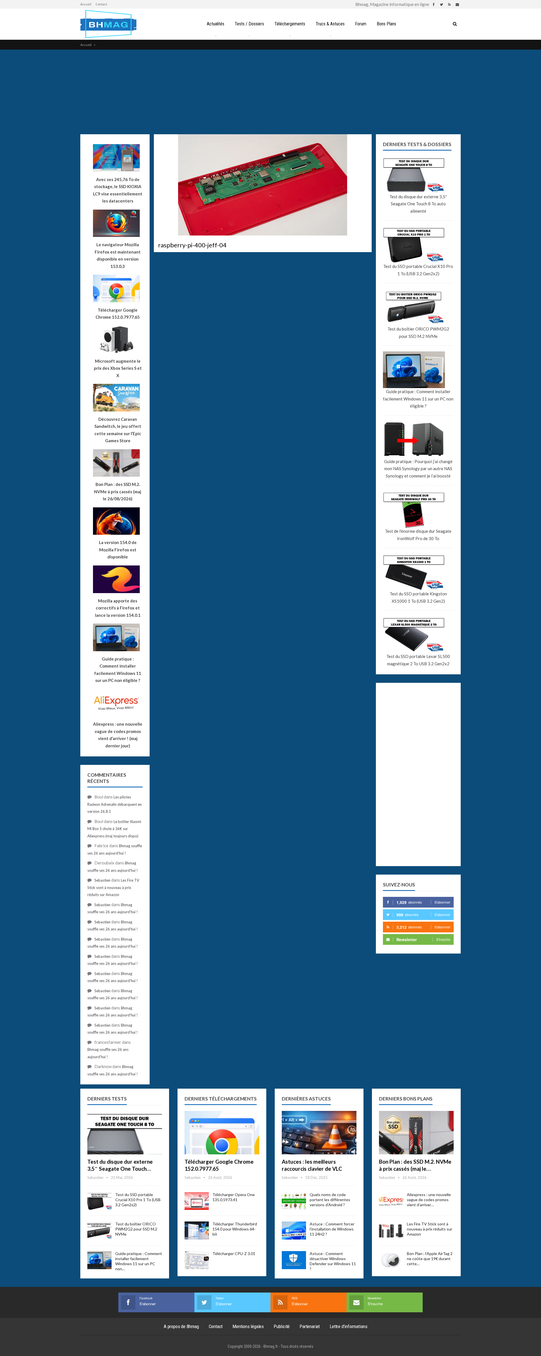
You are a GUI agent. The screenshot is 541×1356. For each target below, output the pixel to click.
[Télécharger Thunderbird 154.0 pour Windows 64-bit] (197, 1230)
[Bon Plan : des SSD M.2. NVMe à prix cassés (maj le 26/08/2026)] (416, 1132)
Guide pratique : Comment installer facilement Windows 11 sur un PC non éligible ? (418, 398)
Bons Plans (386, 24)
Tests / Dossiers (249, 24)
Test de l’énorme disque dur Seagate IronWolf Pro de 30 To (418, 535)
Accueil (85, 4)
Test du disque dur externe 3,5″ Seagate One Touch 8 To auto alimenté (418, 203)
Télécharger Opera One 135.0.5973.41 (233, 1197)
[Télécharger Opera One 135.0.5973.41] (197, 1201)
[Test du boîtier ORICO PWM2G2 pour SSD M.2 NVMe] (99, 1230)
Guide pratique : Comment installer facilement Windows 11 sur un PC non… (138, 1261)
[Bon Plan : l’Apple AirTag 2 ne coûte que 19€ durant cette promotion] (391, 1260)
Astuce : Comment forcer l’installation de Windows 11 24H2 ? (332, 1228)
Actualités (215, 24)
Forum (360, 24)
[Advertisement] (270, 91)
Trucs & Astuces (330, 24)
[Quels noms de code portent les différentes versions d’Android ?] (294, 1201)
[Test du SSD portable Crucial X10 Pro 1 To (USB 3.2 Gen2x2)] (99, 1201)
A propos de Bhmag (181, 1326)
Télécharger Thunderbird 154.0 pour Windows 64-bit (234, 1228)
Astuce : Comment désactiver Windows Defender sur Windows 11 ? (333, 1261)
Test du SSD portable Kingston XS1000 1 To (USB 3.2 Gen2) (418, 597)
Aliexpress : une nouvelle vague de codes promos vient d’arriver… (429, 1199)
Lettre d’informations (348, 1326)
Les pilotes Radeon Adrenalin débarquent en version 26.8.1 (114, 804)
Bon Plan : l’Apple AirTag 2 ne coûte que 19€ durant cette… (430, 1258)
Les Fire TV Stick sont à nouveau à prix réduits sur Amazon (113, 887)
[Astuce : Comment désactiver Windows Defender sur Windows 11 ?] (294, 1260)
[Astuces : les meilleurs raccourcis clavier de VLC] (319, 1132)
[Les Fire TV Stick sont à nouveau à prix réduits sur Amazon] (391, 1230)
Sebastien (102, 880)
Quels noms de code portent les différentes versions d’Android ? (330, 1199)
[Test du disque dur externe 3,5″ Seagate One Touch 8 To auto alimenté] (124, 1132)
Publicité (282, 1326)
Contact (101, 4)
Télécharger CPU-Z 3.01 (233, 1253)
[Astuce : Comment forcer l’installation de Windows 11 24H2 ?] (294, 1230)
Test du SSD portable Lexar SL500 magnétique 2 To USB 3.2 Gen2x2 (418, 660)
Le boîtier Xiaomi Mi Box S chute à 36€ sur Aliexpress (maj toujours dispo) (114, 828)
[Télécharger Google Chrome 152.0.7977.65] (222, 1132)
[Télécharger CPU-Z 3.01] (197, 1260)
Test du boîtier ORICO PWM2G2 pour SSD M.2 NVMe (418, 332)
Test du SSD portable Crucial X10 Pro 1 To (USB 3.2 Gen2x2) (418, 270)
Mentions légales (248, 1326)
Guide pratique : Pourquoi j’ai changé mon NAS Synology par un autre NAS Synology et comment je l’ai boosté (418, 468)
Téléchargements (289, 24)
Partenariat (310, 1326)
